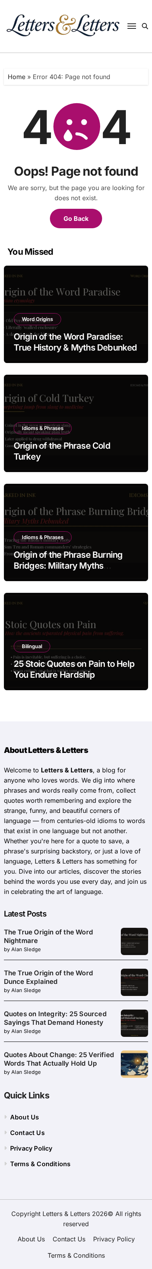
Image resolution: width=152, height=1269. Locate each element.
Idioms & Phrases (43, 428)
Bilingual (32, 646)
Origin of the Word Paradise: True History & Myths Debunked (75, 342)
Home (16, 77)
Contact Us (27, 1133)
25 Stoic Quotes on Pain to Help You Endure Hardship (74, 669)
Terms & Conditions (40, 1164)
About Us (24, 1117)
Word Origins (37, 319)
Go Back (76, 218)
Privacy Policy (31, 1148)
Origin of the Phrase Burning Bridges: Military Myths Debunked (68, 566)
